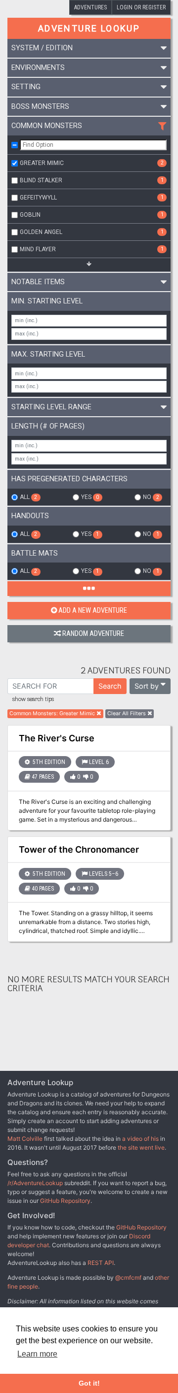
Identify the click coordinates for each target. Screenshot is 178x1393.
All (28, 497)
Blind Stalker (92, 180)
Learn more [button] (37, 1354)
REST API (101, 1262)
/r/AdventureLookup (35, 1183)
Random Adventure (93, 634)
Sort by (146, 686)
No (151, 497)
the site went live (141, 1147)
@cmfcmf (128, 1277)
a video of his (140, 1138)
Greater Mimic (92, 163)
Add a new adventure (92, 610)
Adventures (90, 7)
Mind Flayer (92, 249)
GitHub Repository (65, 1200)
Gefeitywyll (92, 197)
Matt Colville (25, 1138)
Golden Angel (92, 232)
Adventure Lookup (89, 28)
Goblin (92, 214)
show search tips (33, 699)
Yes (90, 497)
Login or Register (141, 7)
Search (110, 686)
